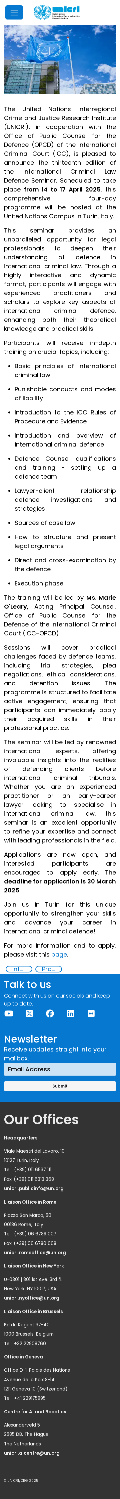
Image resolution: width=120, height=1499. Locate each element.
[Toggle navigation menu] (14, 12)
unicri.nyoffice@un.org (32, 1298)
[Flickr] (91, 1013)
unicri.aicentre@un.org (32, 1453)
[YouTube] (9, 1013)
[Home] (56, 12)
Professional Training (51, 969)
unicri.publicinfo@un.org (34, 1188)
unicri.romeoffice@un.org (35, 1253)
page (59, 954)
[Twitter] (30, 1013)
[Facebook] (50, 1013)
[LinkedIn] (71, 1013)
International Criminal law (22, 969)
